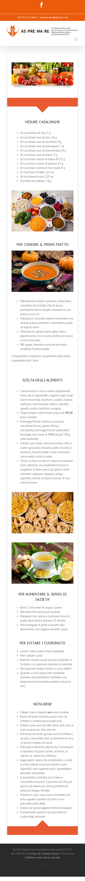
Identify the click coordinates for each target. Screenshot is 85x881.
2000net (30, 857)
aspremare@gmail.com (54, 17)
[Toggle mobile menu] (76, 39)
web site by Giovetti (48, 857)
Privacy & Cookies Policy (44, 853)
